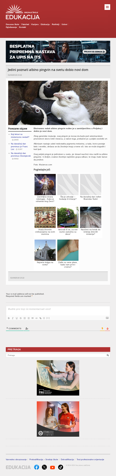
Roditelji (56, 24)
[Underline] (17, 318)
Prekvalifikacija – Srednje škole (43, 459)
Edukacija (45, 24)
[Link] (40, 318)
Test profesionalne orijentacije (90, 459)
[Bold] (9, 318)
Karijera (34, 24)
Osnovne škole (12, 24)
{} (44, 318)
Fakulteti (25, 24)
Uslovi (64, 24)
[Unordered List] (29, 318)
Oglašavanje (11, 27)
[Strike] (21, 318)
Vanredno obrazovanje (16, 459)
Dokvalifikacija (67, 459)
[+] (48, 318)
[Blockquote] (33, 318)
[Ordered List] (25, 318)
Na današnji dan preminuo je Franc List (19, 146)
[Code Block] (36, 318)
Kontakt (22, 27)
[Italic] (13, 318)
